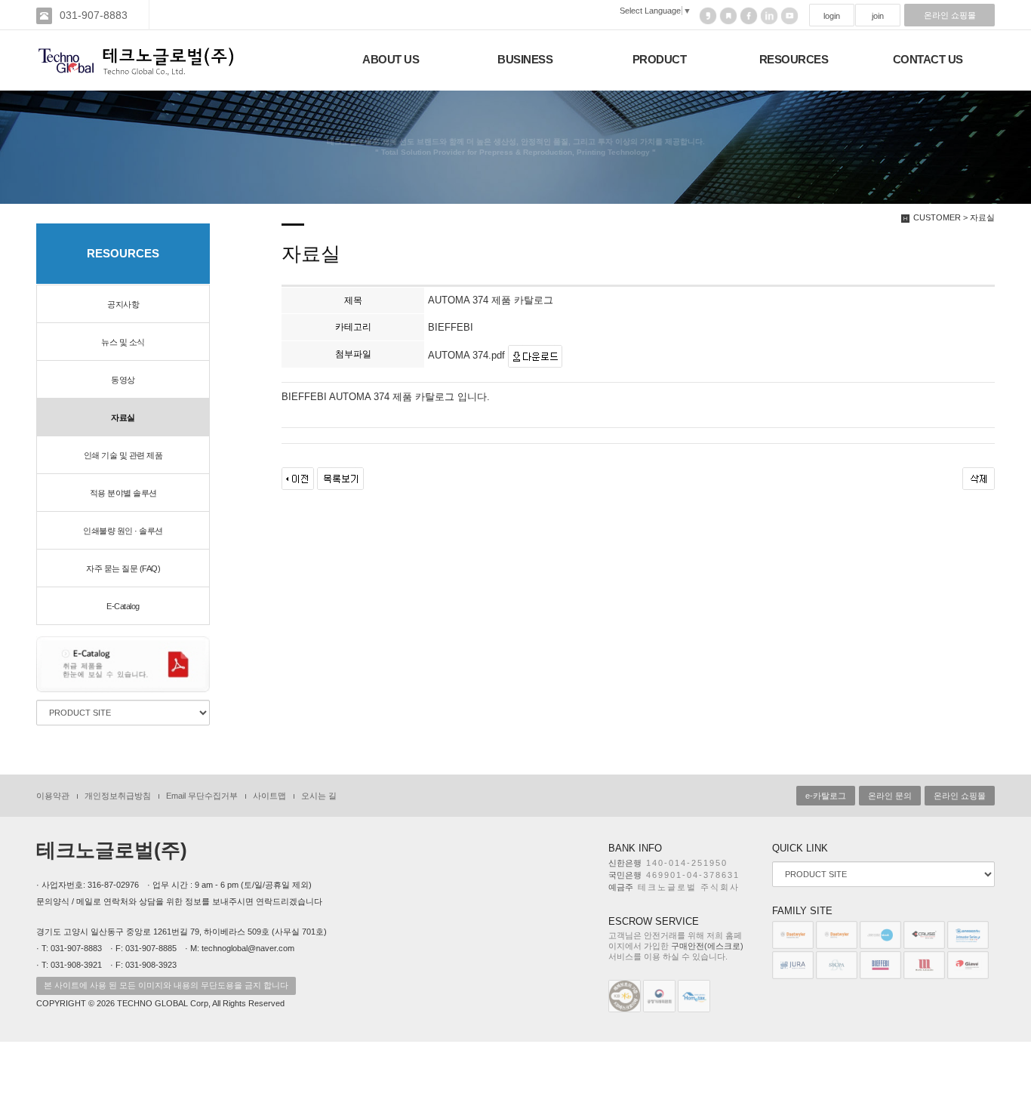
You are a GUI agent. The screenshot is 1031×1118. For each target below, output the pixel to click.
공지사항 (123, 304)
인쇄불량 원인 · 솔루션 (123, 530)
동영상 (123, 379)
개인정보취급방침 (118, 795)
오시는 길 (319, 795)
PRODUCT (659, 60)
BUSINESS (524, 60)
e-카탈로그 (825, 795)
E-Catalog (123, 606)
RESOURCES (794, 60)
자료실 (123, 417)
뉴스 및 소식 (123, 341)
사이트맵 (269, 795)
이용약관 (52, 795)
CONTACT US (928, 60)
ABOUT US (390, 60)
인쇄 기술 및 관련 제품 (123, 455)
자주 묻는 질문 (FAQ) (123, 568)
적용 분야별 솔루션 (123, 492)
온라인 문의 (890, 795)
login (831, 15)
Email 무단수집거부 (202, 795)
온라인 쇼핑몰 (950, 15)
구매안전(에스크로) (707, 945)
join (878, 15)
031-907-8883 (94, 15)
